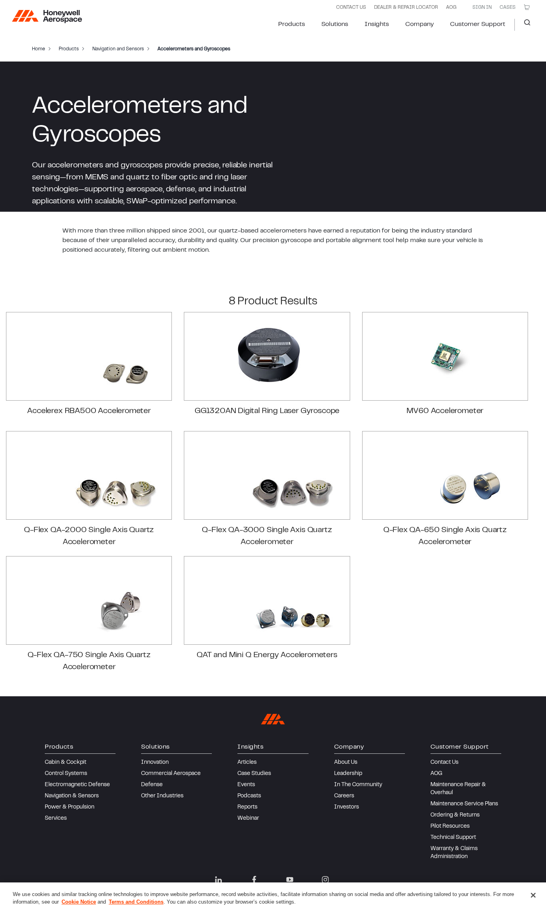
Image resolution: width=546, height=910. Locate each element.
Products (291, 24)
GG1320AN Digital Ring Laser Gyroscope (267, 411)
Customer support (477, 24)
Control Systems (66, 773)
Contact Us (444, 762)
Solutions (334, 24)
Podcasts (249, 796)
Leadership (348, 773)
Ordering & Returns (455, 815)
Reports (247, 807)
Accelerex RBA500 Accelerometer (89, 411)
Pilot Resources (450, 826)
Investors (346, 807)
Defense (152, 785)
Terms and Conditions (136, 902)
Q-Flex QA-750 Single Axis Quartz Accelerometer (89, 661)
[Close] (533, 895)
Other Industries (162, 796)
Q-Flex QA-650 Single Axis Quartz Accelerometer (445, 536)
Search (524, 25)
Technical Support (453, 837)
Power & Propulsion (69, 807)
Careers (344, 796)
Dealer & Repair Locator (406, 8)
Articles (247, 762)
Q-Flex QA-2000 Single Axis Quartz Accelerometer (89, 536)
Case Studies (254, 773)
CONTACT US (351, 8)
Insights (377, 24)
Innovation (155, 762)
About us (345, 762)
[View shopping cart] (527, 7)
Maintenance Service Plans (464, 804)
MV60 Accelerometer (445, 411)
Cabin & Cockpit (65, 762)
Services (56, 818)
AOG (451, 8)
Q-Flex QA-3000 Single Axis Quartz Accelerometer (267, 536)
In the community (358, 785)
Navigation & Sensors (72, 796)
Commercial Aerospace (171, 773)
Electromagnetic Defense (77, 785)
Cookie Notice (79, 902)
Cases (508, 8)
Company (419, 24)
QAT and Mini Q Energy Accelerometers (267, 655)
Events (246, 785)
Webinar (248, 818)
